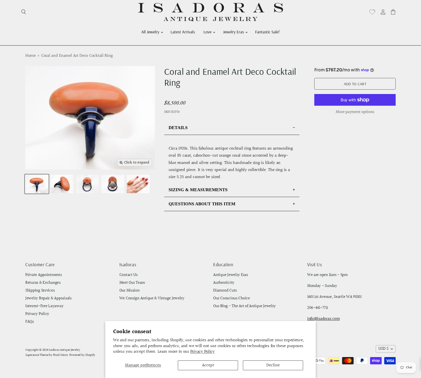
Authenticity (223, 283)
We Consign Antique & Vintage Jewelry (151, 298)
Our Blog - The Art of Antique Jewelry (244, 306)
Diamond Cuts (225, 290)
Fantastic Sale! (267, 31)
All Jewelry (150, 31)
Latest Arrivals (183, 31)
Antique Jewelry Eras (230, 275)
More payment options (355, 112)
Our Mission (129, 290)
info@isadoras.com (323, 319)
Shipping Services (40, 290)
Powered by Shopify (82, 355)
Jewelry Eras (234, 31)
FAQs (29, 322)
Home (30, 55)
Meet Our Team (132, 283)
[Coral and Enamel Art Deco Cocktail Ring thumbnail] (37, 184)
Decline (273, 365)
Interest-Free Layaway (44, 306)
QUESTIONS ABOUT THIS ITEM (202, 203)
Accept (208, 365)
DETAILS (178, 127)
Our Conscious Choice (231, 298)
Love (207, 31)
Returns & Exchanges (43, 283)
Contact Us (128, 275)
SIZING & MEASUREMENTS (198, 189)
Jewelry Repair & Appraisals (48, 298)
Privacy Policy (202, 351)
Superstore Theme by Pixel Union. (47, 355)
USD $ (383, 349)
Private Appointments (43, 275)
